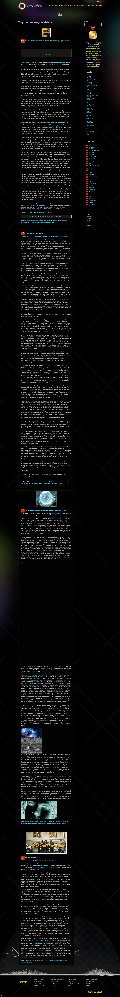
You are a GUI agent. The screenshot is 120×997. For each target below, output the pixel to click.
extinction (93, 51)
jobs (34, 893)
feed (58, 216)
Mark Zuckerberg (90, 88)
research (94, 62)
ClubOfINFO (47, 55)
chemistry (88, 115)
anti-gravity (89, 92)
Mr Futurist (89, 220)
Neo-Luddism (26, 484)
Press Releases (98, 6)
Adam (65, 918)
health (90, 54)
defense (88, 130)
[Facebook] (89, 992)
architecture (89, 93)
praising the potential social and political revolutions (36, 146)
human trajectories (34, 482)
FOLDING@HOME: (71, 984)
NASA (97, 59)
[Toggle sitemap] (98, 2)
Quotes (88, 6)
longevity (92, 59)
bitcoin (94, 48)
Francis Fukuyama (43, 675)
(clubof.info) (54, 127)
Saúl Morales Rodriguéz (92, 148)
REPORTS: (52, 984)
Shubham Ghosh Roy (94, 150)
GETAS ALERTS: (88, 979)
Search (100, 24)
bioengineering (90, 104)
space (88, 64)
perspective (43, 216)
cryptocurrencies (90, 125)
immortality (92, 55)
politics (33, 222)
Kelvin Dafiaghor (93, 162)
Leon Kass (35, 675)
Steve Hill (91, 191)
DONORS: (69, 982)
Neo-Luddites (57, 675)
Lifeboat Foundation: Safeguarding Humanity (30, 6)
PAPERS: (52, 986)
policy (39, 482)
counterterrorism (90, 122)
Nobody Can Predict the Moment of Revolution (46, 860)
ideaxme (87, 55)
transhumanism (54, 484)
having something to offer (62, 62)
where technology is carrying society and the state (34, 205)
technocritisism (23, 823)
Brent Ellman (92, 193)
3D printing (89, 76)
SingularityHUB (90, 225)
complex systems (90, 118)
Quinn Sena (91, 152)
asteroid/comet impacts (92, 95)
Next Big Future (90, 222)
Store (92, 6)
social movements (55, 961)
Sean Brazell (92, 189)
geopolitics (34, 961)
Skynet (88, 86)
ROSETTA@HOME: (36, 986)
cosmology (89, 121)
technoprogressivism (51, 222)
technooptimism (41, 823)
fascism (36, 876)
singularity (99, 62)
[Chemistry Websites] (93, 33)
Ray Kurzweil (89, 82)
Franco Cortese (27, 482)
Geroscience (89, 216)
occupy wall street (45, 961)
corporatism (46, 878)
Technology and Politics (42, 222)
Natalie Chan (92, 187)
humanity (100, 53)
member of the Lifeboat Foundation (44, 99)
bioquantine (96, 44)
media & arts (52, 221)
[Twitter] (92, 992)
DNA (87, 80)
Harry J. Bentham (27, 212)
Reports (65, 6)
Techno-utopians (48, 523)
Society (36, 222)
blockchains (89, 112)
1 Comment (60, 484)
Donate (74, 6)
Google (86, 53)
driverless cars (89, 132)
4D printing (89, 78)
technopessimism (47, 823)
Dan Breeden (92, 154)
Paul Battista (92, 158)
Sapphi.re (40, 992)
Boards (55, 6)
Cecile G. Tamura (93, 176)
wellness (96, 66)
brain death (87, 50)
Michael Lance (92, 197)
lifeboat (48, 221)
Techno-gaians (37, 523)
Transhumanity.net (31, 515)
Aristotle (60, 918)
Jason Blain (91, 198)
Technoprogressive (39, 484)
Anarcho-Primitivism (40, 821)
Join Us (78, 6)
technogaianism (30, 823)
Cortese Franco (46, 482)
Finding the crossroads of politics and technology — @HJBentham (47, 41)
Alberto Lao (91, 181)
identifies (47, 891)
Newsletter (83, 6)
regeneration (89, 62)
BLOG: (52, 982)
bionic (87, 106)
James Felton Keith (27, 961)
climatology (89, 117)
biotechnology (89, 48)
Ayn (22, 920)
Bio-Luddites (51, 267)
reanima (91, 61)
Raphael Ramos (92, 185)
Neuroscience (99, 59)
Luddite (22, 484)
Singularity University (91, 85)
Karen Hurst (91, 163)
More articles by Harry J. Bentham (43, 212)
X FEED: (34, 982)
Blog (52, 6)
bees (87, 101)
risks (96, 62)
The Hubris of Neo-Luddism (34, 233)
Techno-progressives (26, 523)
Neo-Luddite (31, 484)
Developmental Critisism (54, 821)
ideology (60, 821)
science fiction (39, 110)
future (96, 51)
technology (35, 823)
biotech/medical (90, 109)
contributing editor (52, 515)
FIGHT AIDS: (35, 984)
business (88, 114)
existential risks (88, 51)
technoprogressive (44, 865)
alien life (88, 91)
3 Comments (29, 962)
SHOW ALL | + (88, 206)
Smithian (53, 908)
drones (88, 134)
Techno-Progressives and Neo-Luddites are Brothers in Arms (45, 510)
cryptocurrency (94, 50)
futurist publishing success (54, 110)
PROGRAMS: (88, 984)
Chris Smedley (92, 204)
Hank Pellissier (38, 943)
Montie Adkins (92, 200)
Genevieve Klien (92, 145)
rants (56, 221)
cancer (91, 50)
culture (65, 221)
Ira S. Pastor (92, 202)
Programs (60, 6)
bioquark (91, 47)
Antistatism (62, 221)
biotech (96, 47)
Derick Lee (91, 180)
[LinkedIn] (95, 992)
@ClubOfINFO (25, 62)
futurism (41, 221)
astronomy (89, 96)
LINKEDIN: (70, 979)
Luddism (67, 482)
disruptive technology (91, 131)
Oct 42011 (23, 857)
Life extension (96, 57)
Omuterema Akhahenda (91, 171)
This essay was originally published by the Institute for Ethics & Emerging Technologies (44, 236)
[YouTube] (98, 992)
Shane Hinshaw (92, 183)
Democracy (23, 222)
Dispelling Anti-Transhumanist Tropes (56, 482)
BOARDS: (87, 982)
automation (89, 99)
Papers (69, 6)
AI (89, 43)
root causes (39, 899)
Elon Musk (89, 83)
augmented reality (90, 98)
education (38, 221)
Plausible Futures (90, 223)
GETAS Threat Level (23, 982)
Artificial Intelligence (91, 44)
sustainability (91, 64)
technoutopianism (62, 823)
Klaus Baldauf (92, 174)
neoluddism (65, 821)
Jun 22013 (23, 233)
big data (88, 102)
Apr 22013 (23, 510)
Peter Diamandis (90, 79)
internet (45, 221)
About (48, 6)
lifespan (88, 59)
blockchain (98, 48)
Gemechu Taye (92, 160)
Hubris (54, 241)
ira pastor (89, 57)
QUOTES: (87, 986)
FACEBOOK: (35, 979)
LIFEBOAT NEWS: (54, 979)
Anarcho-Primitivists (31, 676)
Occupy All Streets (31, 857)
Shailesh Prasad (93, 156)
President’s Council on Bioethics (36, 680)
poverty (50, 961)
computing (34, 221)
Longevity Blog (90, 218)
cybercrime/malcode (91, 127)
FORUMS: (69, 986)
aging (87, 43)
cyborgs (88, 128)
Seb (89, 195)
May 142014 (22, 41)
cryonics (88, 124)
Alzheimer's (92, 43)
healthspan (95, 53)
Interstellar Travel (98, 55)
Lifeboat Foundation (27, 992)
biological (88, 105)
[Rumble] (100, 992)
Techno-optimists (65, 522)
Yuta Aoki (91, 178)
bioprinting (89, 108)
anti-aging (98, 43)
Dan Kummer (92, 169)
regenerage (96, 61)
